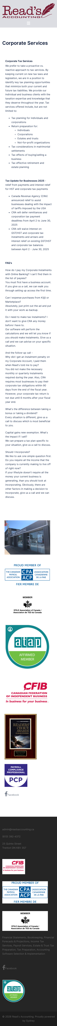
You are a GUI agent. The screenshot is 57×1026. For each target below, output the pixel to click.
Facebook (13, 794)
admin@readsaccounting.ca (18, 829)
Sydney (30, 1020)
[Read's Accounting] (28, 10)
